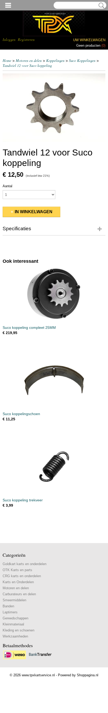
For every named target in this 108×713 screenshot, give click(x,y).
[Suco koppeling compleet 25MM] (54, 294)
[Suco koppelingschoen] (54, 380)
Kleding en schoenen (18, 630)
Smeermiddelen (14, 600)
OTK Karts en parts (17, 570)
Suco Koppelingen (82, 60)
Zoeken (100, 5)
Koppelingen (55, 60)
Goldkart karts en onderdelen (24, 564)
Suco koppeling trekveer (23, 500)
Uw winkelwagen (89, 40)
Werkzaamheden (15, 636)
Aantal (7, 186)
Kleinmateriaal (13, 624)
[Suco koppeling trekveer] (54, 467)
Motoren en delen (29, 60)
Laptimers (10, 612)
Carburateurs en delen (19, 594)
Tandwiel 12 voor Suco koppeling (27, 65)
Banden (8, 606)
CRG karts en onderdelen (22, 576)
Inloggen (9, 39)
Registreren (26, 39)
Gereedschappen (15, 618)
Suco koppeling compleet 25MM (29, 327)
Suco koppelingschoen (21, 414)
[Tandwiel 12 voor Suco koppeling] (54, 107)
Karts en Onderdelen (18, 582)
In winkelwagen (33, 212)
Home (7, 60)
